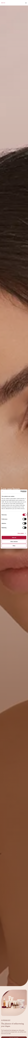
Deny (14, 545)
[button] (12, 983)
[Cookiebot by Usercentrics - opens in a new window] (20, 491)
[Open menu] (26, 2)
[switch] (24, 519)
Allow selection (14, 541)
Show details (21, 533)
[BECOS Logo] (3, 3)
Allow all (14, 537)
